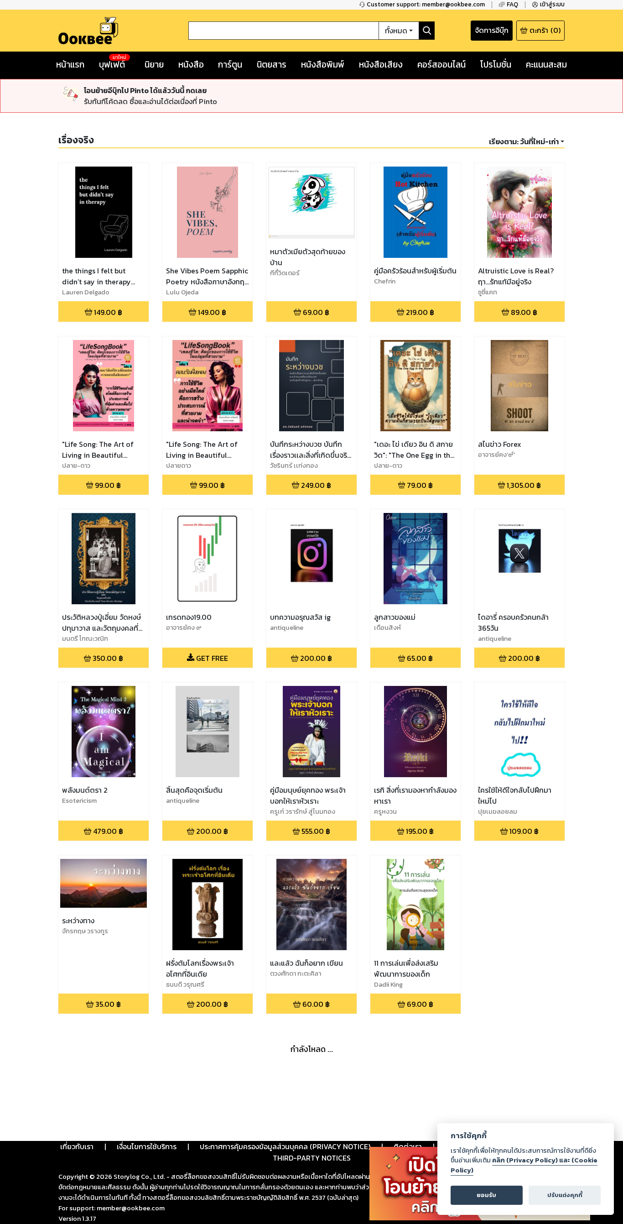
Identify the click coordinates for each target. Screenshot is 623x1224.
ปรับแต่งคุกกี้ (564, 1195)
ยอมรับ (486, 1195)
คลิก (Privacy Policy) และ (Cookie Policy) (524, 1165)
